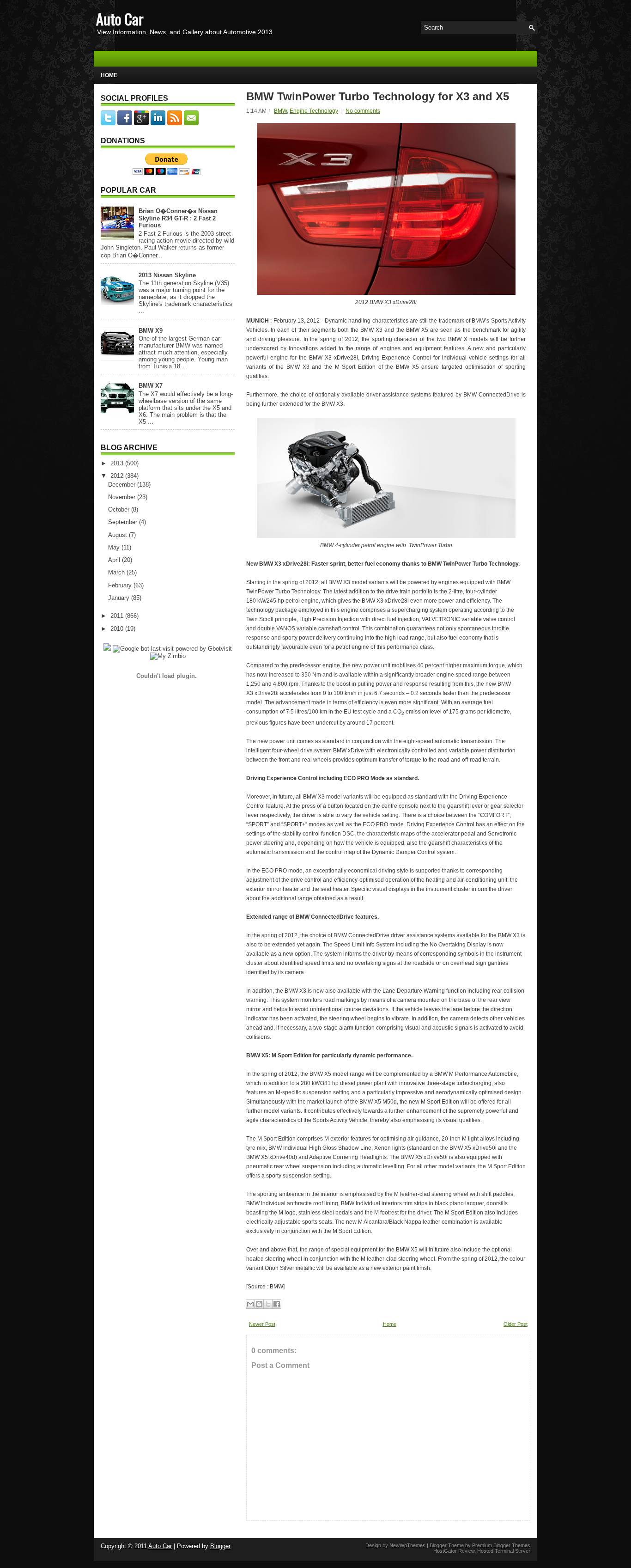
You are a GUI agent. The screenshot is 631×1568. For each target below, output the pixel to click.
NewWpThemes (407, 1545)
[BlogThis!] (259, 1304)
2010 (117, 628)
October (119, 509)
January (119, 597)
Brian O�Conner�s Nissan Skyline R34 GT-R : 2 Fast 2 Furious (178, 218)
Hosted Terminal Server (503, 1551)
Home (109, 75)
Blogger (220, 1546)
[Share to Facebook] (276, 1304)
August (118, 534)
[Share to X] (268, 1304)
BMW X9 (151, 330)
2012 (117, 475)
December (122, 484)
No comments (363, 111)
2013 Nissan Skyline (167, 275)
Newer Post (262, 1324)
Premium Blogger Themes (501, 1545)
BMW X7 (151, 385)
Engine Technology (314, 111)
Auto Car (120, 19)
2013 (117, 463)
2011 (117, 615)
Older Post (516, 1324)
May (114, 547)
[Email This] (250, 1304)
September (123, 522)
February (120, 585)
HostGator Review (453, 1551)
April (115, 559)
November (122, 497)
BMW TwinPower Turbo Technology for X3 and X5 (377, 96)
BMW (280, 111)
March (117, 572)
